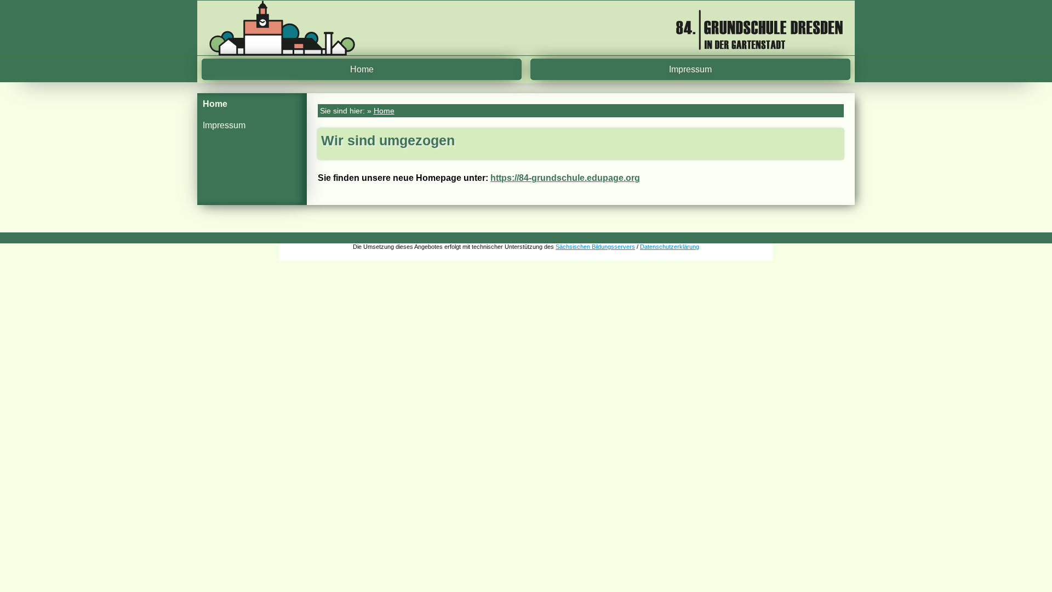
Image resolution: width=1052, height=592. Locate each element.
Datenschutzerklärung (669, 246)
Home (362, 69)
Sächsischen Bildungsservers (595, 246)
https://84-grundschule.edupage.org (565, 178)
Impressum (690, 69)
